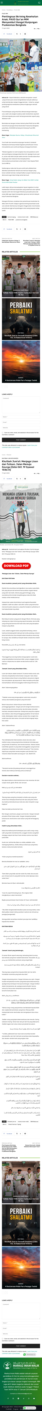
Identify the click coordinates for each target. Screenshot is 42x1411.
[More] (25, 34)
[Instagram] (13, 1398)
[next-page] (6, 386)
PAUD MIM (17, 10)
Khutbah (21, 333)
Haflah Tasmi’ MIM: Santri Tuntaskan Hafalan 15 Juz (21, 294)
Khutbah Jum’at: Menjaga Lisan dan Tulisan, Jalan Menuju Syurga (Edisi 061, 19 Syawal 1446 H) (31, 243)
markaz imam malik (23, 217)
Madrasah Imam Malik (20, 290)
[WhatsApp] (29, 1398)
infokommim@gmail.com (24, 1393)
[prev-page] (3, 386)
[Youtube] (34, 1398)
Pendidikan (10, 10)
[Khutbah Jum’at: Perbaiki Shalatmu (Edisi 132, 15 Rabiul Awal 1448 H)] (21, 319)
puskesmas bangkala (21, 219)
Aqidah (20, 377)
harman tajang (12, 217)
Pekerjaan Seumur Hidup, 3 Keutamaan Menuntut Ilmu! (11, 241)
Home (3, 10)
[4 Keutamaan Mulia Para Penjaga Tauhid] (21, 362)
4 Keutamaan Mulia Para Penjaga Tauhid (21, 380)
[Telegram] (18, 1398)
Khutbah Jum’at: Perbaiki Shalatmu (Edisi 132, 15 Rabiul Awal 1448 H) (21, 337)
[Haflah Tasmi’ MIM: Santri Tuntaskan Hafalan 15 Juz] (21, 276)
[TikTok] (23, 1398)
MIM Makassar (34, 217)
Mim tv (4, 219)
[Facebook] (8, 1398)
